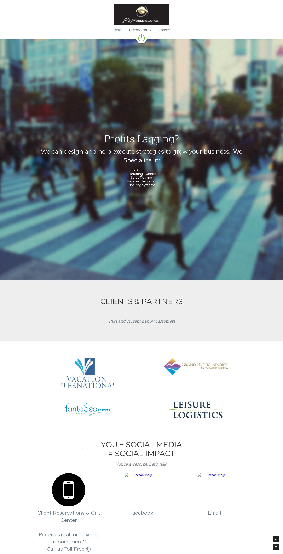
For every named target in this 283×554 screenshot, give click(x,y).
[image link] (141, 37)
